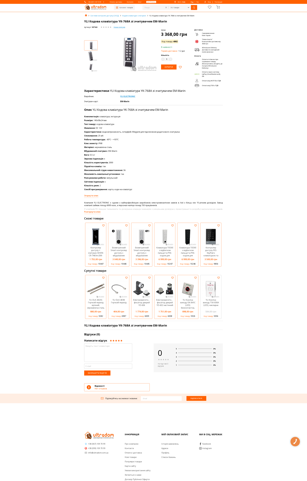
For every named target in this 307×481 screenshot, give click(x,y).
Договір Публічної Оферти (137, 479)
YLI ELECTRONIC (127, 96)
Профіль (165, 452)
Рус (198, 2)
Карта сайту (130, 466)
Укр (192, 2)
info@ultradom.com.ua (98, 452)
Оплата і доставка (116, 2)
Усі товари (175, 7)
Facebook (206, 444)
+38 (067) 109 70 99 (94, 2)
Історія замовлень (170, 444)
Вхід (209, 2)
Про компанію (131, 444)
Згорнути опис (91, 195)
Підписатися (196, 398)
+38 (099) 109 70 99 (96, 448)
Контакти (130, 2)
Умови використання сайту (138, 470)
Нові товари (130, 457)
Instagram (207, 448)
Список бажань (168, 457)
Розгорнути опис (92, 211)
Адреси (164, 448)
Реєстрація (218, 2)
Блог (140, 2)
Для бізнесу (151, 2)
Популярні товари (133, 461)
